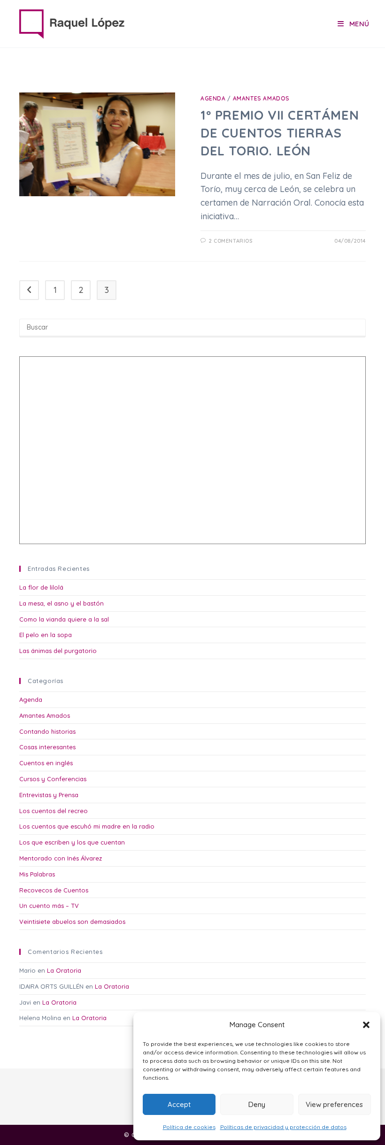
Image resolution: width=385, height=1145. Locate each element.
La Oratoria (64, 970)
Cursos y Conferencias (52, 779)
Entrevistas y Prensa (48, 795)
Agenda (213, 98)
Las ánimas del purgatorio (58, 650)
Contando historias (47, 731)
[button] (366, 1025)
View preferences (334, 1104)
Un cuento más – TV (49, 905)
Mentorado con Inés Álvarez (60, 858)
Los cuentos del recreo (53, 811)
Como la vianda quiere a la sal (64, 619)
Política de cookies (189, 1126)
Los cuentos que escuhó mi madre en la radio (86, 826)
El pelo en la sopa (45, 634)
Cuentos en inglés (46, 763)
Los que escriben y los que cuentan (72, 842)
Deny (256, 1104)
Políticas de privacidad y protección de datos (283, 1126)
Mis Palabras (37, 874)
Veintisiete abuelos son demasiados (72, 921)
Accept (179, 1104)
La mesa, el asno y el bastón (61, 603)
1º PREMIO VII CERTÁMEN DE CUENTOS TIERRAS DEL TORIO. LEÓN (279, 133)
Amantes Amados (261, 98)
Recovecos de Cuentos (53, 890)
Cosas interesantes (47, 747)
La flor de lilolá (41, 587)
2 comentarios (231, 241)
